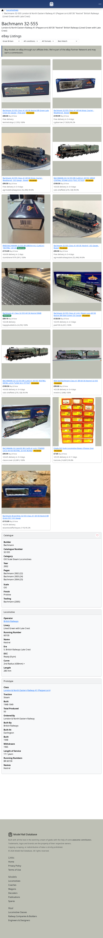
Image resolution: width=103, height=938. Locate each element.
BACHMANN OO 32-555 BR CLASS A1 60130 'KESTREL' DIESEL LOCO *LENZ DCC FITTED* (24, 382)
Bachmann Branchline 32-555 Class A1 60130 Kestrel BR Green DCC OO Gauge (26, 517)
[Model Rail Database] (51, 4)
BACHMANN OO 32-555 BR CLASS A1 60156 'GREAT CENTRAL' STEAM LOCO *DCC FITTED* (74, 179)
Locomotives (12, 10)
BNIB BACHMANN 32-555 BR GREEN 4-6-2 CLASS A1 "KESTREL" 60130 (23, 246)
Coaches (12, 885)
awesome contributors (81, 840)
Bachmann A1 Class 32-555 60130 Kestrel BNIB (22, 313)
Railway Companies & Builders (22, 916)
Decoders (12, 893)
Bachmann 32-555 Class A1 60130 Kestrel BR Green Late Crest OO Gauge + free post (26, 111)
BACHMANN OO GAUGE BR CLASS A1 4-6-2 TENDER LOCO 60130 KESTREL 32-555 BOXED (23, 449)
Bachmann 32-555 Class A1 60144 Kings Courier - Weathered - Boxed (74, 111)
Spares (11, 901)
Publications (14, 897)
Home (11, 861)
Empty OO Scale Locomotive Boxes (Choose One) (74, 448)
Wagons (12, 889)
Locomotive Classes (17, 912)
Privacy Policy (14, 865)
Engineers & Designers (19, 920)
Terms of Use (14, 869)
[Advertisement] (51, 793)
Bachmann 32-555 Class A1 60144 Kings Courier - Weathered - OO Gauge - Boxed (23, 179)
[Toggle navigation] (99, 4)
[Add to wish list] (97, 535)
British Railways (11, 621)
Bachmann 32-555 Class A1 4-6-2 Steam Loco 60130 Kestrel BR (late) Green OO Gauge (75, 314)
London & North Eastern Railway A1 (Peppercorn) (27, 690)
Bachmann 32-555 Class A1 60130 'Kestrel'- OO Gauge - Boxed (76, 246)
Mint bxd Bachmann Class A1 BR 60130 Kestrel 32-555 (76, 381)
